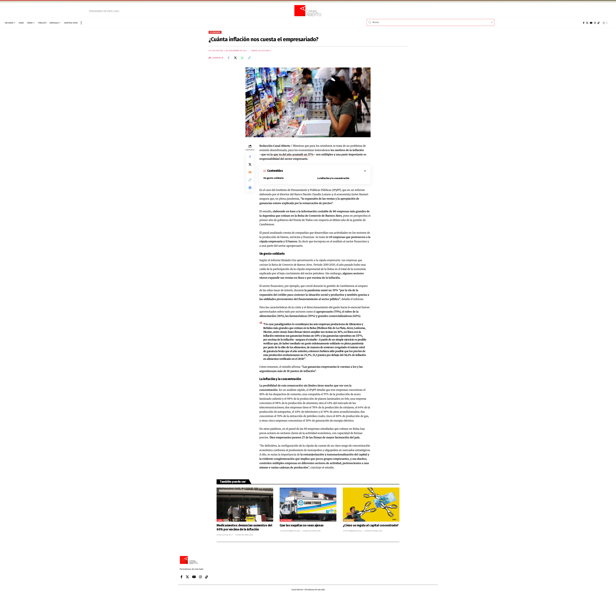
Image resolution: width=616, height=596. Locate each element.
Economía (215, 32)
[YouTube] (591, 23)
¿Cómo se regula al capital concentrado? (370, 525)
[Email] (250, 172)
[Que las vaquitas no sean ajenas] (308, 505)
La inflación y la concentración (333, 178)
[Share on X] (235, 58)
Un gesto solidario (273, 178)
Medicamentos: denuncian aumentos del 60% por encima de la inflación (244, 527)
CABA (220, 520)
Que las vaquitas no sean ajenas (302, 525)
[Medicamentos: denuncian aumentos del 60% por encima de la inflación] (245, 505)
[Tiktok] (598, 23)
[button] (81, 23)
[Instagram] (595, 23)
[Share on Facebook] (228, 58)
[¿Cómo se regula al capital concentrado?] (371, 505)
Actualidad (286, 520)
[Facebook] (583, 23)
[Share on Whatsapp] (242, 58)
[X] (587, 23)
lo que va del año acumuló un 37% (291, 154)
